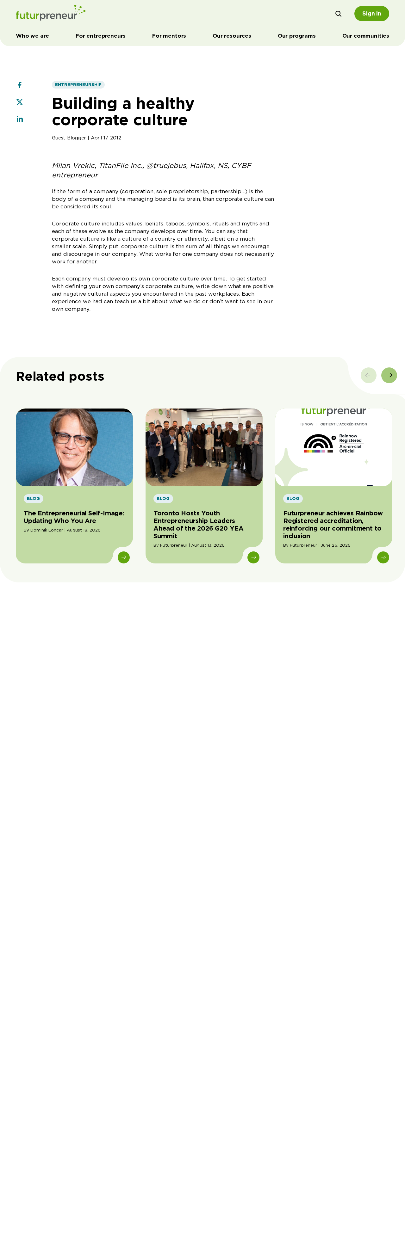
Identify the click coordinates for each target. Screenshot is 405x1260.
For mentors (169, 36)
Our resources (232, 36)
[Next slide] (389, 375)
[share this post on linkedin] (19, 120)
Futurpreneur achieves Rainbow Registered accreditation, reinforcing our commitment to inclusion (333, 524)
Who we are (32, 36)
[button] (338, 13)
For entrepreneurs (101, 36)
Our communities (365, 36)
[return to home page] (50, 13)
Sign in (371, 13)
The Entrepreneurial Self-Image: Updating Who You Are (74, 517)
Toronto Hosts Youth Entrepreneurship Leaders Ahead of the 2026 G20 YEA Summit (198, 524)
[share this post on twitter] (19, 103)
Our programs (297, 36)
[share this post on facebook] (19, 85)
